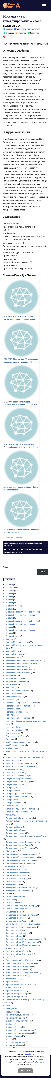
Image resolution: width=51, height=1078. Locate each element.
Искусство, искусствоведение (19, 778)
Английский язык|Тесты (16, 666)
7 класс (9, 618)
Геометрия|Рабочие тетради (18, 718)
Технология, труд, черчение (18, 1015)
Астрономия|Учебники (16, 681)
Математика (11, 851)
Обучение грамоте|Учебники (18, 909)
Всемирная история (15, 697)
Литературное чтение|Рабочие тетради (23, 842)
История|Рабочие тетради (17, 797)
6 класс (9, 609)
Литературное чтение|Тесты (18, 845)
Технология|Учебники (15, 1018)
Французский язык (14, 1045)
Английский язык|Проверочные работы (23, 660)
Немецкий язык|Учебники (17, 891)
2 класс (9, 594)
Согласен (25, 1071)
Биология (10, 688)
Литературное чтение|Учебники (20, 848)
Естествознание (13, 733)
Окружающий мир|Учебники (18, 954)
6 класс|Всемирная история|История (22, 612)
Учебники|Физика (14, 1027)
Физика (9, 1039)
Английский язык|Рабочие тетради (21, 663)
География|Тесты (13, 709)
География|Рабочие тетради (18, 706)
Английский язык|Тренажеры (19, 669)
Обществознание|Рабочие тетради (21, 915)
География (11, 700)
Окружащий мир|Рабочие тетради (21, 927)
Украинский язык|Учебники (18, 1021)
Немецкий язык (13, 884)
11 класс (10, 591)
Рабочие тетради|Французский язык (22, 972)
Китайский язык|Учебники (18, 812)
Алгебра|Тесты (12, 651)
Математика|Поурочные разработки (22, 854)
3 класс (9, 597)
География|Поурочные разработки (21, 703)
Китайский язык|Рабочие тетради (21, 809)
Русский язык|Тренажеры (17, 994)
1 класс (9, 585)
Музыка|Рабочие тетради (17, 878)
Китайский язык (13, 806)
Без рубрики (11, 684)
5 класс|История (13, 606)
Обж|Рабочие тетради (15, 897)
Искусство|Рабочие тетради (18, 781)
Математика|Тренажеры (17, 872)
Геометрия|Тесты (13, 727)
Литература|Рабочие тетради (19, 818)
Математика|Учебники (13, 538)
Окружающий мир (14, 936)
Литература (11, 815)
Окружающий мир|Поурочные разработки (25, 939)
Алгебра (9, 639)
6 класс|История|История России (20, 615)
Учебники (10, 1024)
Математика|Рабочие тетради (19, 860)
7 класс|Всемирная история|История (22, 621)
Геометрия (11, 715)
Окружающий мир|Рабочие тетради (22, 942)
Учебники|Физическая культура (20, 1030)
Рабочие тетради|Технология (19, 966)
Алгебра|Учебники (14, 654)
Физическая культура (15, 1042)
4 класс (9, 600)
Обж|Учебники (12, 903)
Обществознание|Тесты (16, 918)
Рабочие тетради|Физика (17, 969)
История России (13, 790)
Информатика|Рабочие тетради (20, 763)
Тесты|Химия (12, 1012)
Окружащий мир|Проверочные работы (23, 924)
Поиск (5, 567)
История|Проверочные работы (19, 794)
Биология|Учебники (14, 694)
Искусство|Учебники (15, 784)
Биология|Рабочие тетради (18, 691)
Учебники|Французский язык (19, 1033)
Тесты (8, 1006)
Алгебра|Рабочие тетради (17, 642)
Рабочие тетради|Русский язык (20, 963)
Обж (8, 893)
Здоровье (10, 739)
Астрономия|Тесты (14, 678)
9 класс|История (13, 636)
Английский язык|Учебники (18, 672)
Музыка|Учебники (14, 881)
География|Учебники (15, 712)
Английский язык (13, 657)
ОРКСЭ (9, 957)
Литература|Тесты (14, 827)
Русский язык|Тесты (15, 990)
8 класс (9, 627)
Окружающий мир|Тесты (17, 951)
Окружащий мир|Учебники (18, 933)
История (10, 788)
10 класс (10, 587)
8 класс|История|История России (20, 630)
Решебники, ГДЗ (13, 978)
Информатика (12, 760)
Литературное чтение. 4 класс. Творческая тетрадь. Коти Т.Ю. (23, 551)
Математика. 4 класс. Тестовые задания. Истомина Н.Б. (23, 544)
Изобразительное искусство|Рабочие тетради (26, 751)
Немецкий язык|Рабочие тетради (20, 887)
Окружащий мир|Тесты (16, 930)
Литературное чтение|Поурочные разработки (26, 836)
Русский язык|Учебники (16, 997)
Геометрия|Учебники (15, 730)
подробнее (28, 1054)
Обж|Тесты (11, 900)
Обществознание (13, 912)
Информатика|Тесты (15, 772)
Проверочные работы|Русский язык (22, 960)
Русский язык (12, 981)
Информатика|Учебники (17, 775)
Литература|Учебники (15, 830)
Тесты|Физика (12, 1009)
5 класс (9, 603)
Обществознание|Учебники (18, 921)
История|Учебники (14, 803)
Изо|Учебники (12, 748)
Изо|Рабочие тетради (15, 745)
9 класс (9, 633)
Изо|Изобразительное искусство (20, 742)
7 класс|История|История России (20, 624)
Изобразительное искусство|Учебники (23, 757)
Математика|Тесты (14, 869)
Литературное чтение (15, 833)
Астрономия (11, 675)
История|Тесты (12, 800)
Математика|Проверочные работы (21, 857)
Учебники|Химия (13, 1036)
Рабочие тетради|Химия (16, 975)
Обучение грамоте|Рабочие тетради (22, 906)
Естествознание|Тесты (16, 736)
